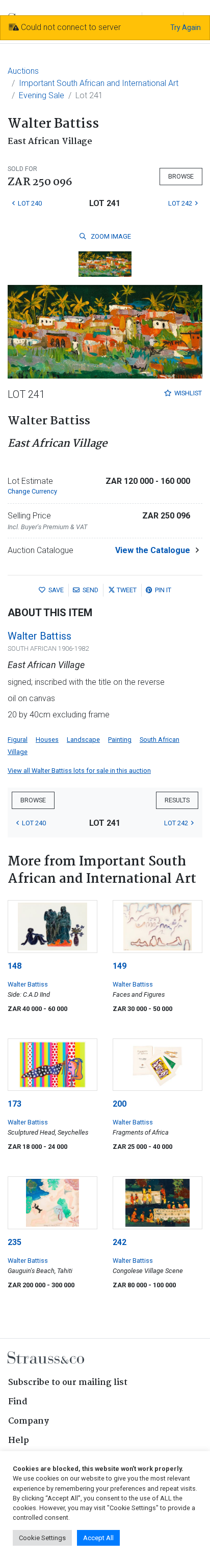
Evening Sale (41, 95)
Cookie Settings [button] (42, 1538)
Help (18, 1441)
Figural (18, 739)
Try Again (185, 27)
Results (177, 800)
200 (119, 1104)
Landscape (83, 739)
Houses (47, 739)
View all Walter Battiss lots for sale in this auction (79, 770)
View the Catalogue (152, 550)
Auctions (23, 71)
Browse (181, 176)
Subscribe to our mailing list (67, 1383)
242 (119, 1242)
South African (159, 739)
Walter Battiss (39, 636)
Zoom (110, 236)
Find (18, 1402)
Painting (120, 739)
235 (14, 1242)
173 (14, 1104)
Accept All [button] (98, 1538)
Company (28, 1421)
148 (14, 966)
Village (18, 752)
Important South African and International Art (98, 83)
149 (119, 966)
